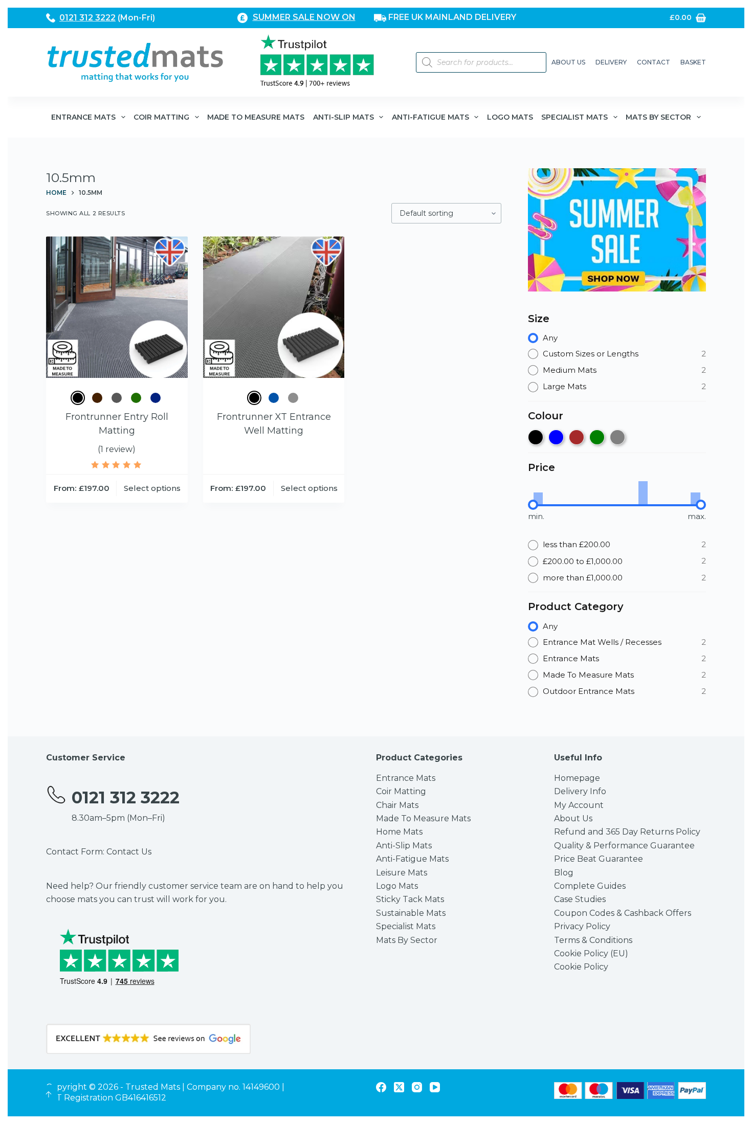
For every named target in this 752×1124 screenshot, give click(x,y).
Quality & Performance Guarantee (624, 845)
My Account (579, 805)
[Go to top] (48, 1094)
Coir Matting (161, 117)
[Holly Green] (136, 398)
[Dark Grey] (116, 398)
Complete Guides (590, 886)
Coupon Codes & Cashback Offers (622, 913)
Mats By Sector (658, 117)
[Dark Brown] (97, 398)
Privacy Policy (582, 926)
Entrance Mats (83, 117)
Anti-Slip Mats (343, 117)
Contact (653, 62)
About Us (568, 62)
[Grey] (293, 398)
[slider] (533, 505)
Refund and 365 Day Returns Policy (627, 832)
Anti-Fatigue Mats (430, 117)
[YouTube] (435, 1087)
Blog (563, 873)
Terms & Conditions (593, 940)
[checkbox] (535, 437)
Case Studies (580, 899)
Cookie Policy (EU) (591, 953)
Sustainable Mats (411, 913)
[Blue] (274, 398)
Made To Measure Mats (255, 117)
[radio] (617, 338)
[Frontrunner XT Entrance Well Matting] (274, 307)
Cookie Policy (581, 967)
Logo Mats (510, 117)
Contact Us (128, 852)
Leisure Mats (401, 873)
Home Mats (399, 832)
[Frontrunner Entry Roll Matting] (117, 307)
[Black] (78, 398)
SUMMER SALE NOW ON (304, 17)
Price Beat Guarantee (598, 859)
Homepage (577, 778)
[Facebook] (381, 1087)
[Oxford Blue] (155, 398)
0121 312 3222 (87, 18)
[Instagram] (417, 1087)
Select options (152, 488)
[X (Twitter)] (399, 1087)
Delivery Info (580, 791)
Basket (693, 62)
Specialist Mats (574, 117)
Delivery (611, 62)
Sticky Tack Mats (410, 899)
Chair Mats (397, 805)
